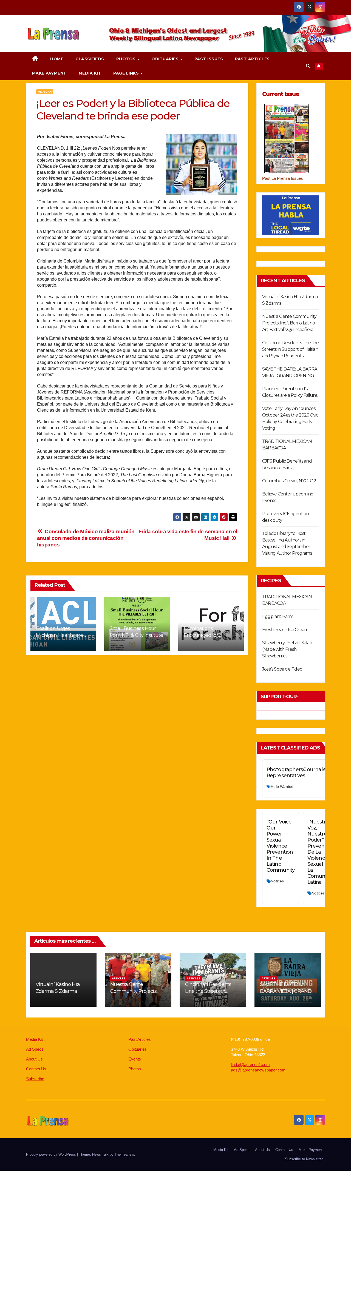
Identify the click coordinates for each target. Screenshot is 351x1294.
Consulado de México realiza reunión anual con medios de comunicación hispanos (86, 538)
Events (134, 1059)
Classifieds (89, 58)
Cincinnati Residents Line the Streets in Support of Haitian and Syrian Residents (290, 349)
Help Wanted (282, 786)
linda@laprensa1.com (250, 1064)
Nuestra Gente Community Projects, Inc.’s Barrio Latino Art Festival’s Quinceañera (289, 323)
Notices (277, 881)
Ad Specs (35, 1049)
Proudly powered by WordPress (51, 1154)
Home (56, 58)
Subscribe (35, 1078)
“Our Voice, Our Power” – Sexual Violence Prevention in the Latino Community (281, 846)
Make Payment (49, 73)
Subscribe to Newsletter (304, 1159)
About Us (34, 1059)
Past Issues (208, 58)
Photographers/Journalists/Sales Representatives (305, 772)
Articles (119, 978)
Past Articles (252, 58)
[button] (308, 66)
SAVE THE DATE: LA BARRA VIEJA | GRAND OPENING (286, 991)
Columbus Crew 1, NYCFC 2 (289, 480)
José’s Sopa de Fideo (282, 669)
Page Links (126, 73)
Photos (126, 58)
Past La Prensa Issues (282, 178)
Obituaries (165, 58)
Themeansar (124, 1154)
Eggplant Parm (277, 616)
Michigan (45, 91)
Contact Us (36, 1069)
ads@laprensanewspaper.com (258, 1070)
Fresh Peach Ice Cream (285, 629)
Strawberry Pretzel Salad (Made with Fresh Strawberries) (287, 649)
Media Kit (90, 73)
